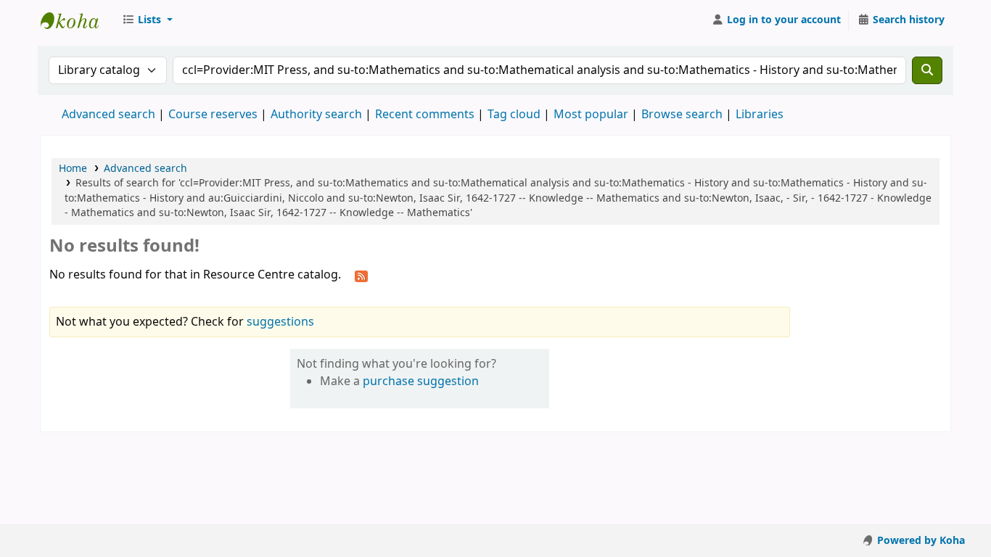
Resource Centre (77, 20)
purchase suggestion (421, 381)
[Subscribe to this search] (361, 275)
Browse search (682, 114)
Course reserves (213, 114)
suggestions (280, 322)
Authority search (316, 114)
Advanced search (108, 114)
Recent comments (424, 114)
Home (73, 168)
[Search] (927, 70)
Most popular (591, 114)
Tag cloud (514, 114)
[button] (147, 20)
